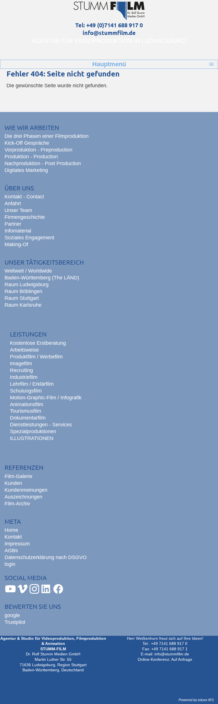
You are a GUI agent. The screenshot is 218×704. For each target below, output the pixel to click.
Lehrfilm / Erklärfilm (32, 384)
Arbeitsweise (24, 350)
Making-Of (16, 244)
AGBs (11, 550)
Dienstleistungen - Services (41, 424)
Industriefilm (23, 377)
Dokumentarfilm (28, 418)
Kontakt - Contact (24, 197)
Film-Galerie (18, 476)
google (12, 615)
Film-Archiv (17, 503)
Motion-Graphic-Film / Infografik (45, 397)
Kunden (13, 483)
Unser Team (18, 210)
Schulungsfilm (26, 391)
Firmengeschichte (25, 217)
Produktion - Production (31, 156)
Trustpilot (15, 622)
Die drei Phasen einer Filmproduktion (47, 136)
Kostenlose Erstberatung (38, 343)
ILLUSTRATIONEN (31, 438)
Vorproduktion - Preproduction (38, 150)
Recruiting (21, 370)
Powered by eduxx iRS (196, 700)
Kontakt (13, 537)
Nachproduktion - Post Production (43, 163)
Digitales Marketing (26, 170)
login (10, 564)
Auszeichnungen (23, 497)
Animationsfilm (26, 404)
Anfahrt (13, 203)
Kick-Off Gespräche (27, 143)
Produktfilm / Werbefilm (36, 357)
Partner (13, 224)
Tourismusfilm (25, 411)
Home (11, 530)
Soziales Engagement (29, 237)
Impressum (17, 544)
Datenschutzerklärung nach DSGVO (46, 557)
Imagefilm (21, 363)
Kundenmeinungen (26, 490)
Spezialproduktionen (33, 431)
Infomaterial (18, 231)
